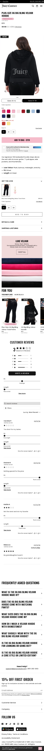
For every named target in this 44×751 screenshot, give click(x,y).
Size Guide (39, 128)
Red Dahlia (23, 111)
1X (3, 132)
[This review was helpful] (34, 451)
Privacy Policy (26, 695)
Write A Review (22, 373)
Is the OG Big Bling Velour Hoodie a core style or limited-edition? (19, 654)
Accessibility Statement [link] (11, 738)
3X (13, 132)
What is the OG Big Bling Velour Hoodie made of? (19, 593)
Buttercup (9, 124)
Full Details (39, 201)
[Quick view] (16, 321)
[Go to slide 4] (27, 97)
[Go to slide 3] (24, 97)
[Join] (39, 690)
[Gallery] (10, 311)
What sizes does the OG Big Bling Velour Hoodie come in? (19, 615)
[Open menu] (41, 6)
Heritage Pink (13, 111)
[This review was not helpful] (38, 451)
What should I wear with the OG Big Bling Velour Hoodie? (19, 634)
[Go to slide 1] (17, 97)
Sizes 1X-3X (32, 101)
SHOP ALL (22, 252)
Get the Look (7, 181)
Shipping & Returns (10, 228)
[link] (2, 724)
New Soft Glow (18, 111)
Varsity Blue (4, 116)
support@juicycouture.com (16, 669)
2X (8, 132)
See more (22, 393)
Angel (13, 116)
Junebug (28, 111)
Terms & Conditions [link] (20, 734)
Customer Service (9, 703)
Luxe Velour (5, 20)
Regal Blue (38, 111)
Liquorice (9, 116)
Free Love (9, 111)
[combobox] (31, 412)
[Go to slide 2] (20, 97)
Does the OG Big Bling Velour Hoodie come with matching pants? (17, 604)
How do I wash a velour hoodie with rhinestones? (18, 625)
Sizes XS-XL (11, 101)
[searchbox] (23, 403)
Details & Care (8, 222)
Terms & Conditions (36, 694)
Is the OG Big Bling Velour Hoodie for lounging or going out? (19, 644)
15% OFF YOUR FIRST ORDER (22, 1)
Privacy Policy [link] (7, 734)
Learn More (12, 749)
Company (6, 709)
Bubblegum (4, 111)
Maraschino (4, 124)
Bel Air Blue (33, 111)
